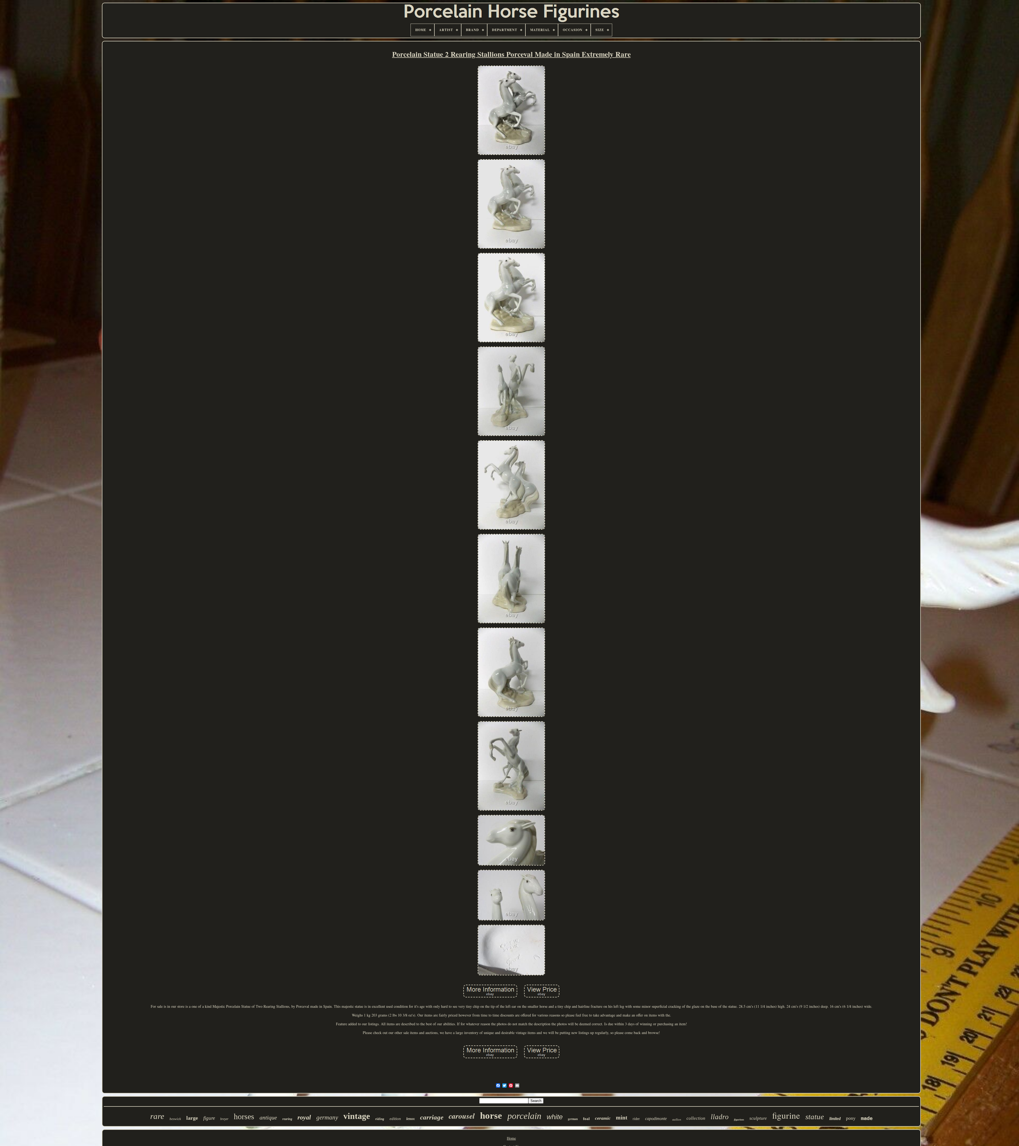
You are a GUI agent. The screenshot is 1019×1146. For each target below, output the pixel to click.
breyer (224, 1119)
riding (379, 1119)
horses (244, 1116)
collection (695, 1118)
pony (851, 1118)
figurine (786, 1115)
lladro (720, 1117)
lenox (410, 1119)
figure (209, 1118)
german (573, 1119)
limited (835, 1118)
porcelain (524, 1116)
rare (157, 1116)
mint (621, 1117)
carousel (462, 1116)
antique (268, 1117)
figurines (739, 1119)
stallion (676, 1119)
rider (636, 1119)
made (867, 1118)
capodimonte (656, 1118)
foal (586, 1119)
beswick (175, 1119)
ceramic (603, 1118)
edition (395, 1119)
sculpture (758, 1118)
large (192, 1118)
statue (814, 1116)
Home (511, 1138)
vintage (356, 1116)
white (555, 1117)
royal (304, 1117)
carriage (431, 1117)
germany (327, 1117)
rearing (287, 1119)
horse (491, 1115)
